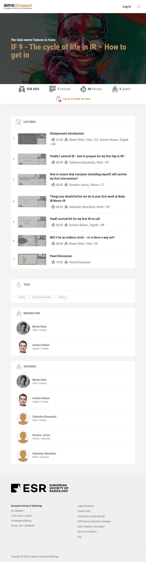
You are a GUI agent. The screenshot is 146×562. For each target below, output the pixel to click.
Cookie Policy (84, 511)
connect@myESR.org (21, 520)
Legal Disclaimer (86, 506)
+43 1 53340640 (26, 525)
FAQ (80, 536)
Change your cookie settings (91, 516)
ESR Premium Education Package (94, 521)
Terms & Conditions (87, 531)
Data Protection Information (91, 526)
